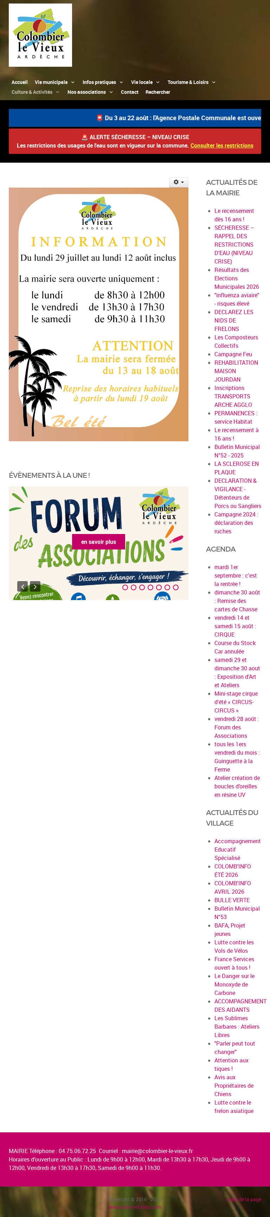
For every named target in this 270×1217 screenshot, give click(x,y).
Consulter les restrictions (222, 145)
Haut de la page (244, 1199)
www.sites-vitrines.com (135, 1207)
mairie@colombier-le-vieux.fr (157, 1151)
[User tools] (178, 182)
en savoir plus (98, 542)
